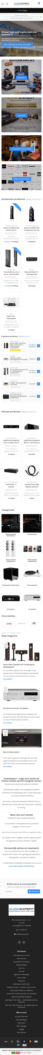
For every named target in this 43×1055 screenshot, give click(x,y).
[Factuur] (18, 1041)
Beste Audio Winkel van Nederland (21, 990)
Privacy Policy (21, 978)
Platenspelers (27, 566)
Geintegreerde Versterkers (10, 515)
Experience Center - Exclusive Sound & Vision (21, 987)
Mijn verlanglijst (21, 1026)
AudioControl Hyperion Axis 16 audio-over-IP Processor (11, 442)
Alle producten (21, 1032)
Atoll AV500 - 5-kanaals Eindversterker (11, 487)
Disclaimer (21, 981)
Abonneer (34, 891)
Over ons (21, 968)
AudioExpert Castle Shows (21, 984)
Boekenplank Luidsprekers (31, 540)
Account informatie (21, 1016)
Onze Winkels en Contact (21, 955)
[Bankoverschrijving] (6, 1041)
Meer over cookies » (26, 1053)
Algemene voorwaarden (21, 974)
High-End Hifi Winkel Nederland (22, 997)
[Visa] (24, 1045)
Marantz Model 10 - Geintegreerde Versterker (32, 274)
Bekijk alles (21, 78)
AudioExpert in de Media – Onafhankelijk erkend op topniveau (21, 1001)
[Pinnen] (18, 1045)
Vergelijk (21, 1029)
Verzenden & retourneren (21, 962)
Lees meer (21, 115)
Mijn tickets (21, 1023)
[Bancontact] (36, 1041)
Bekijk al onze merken (21, 179)
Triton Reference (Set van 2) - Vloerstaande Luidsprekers (11, 274)
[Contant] (12, 1041)
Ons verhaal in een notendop (21, 149)
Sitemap (21, 971)
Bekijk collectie (33, 199)
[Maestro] (24, 1041)
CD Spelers (26, 590)
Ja (13, 1053)
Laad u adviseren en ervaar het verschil (17, 45)
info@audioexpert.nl (22, 934)
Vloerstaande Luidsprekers (10, 540)
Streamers (5, 590)
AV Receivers (27, 515)
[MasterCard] (30, 1041)
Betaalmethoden (21, 965)
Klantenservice (21, 958)
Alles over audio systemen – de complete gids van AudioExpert (21, 1006)
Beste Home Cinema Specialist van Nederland (21, 994)
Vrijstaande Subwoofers (9, 566)
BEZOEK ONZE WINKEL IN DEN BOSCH (21, 18)
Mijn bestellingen (21, 1020)
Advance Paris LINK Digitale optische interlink (32, 487)
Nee (17, 1053)
